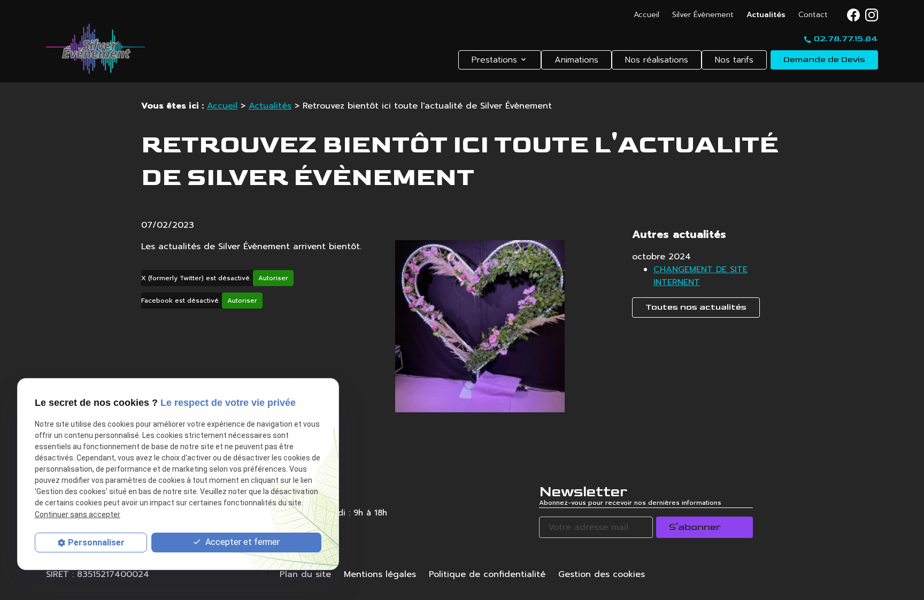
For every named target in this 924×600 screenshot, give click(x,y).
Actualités (766, 14)
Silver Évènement (703, 14)
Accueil (646, 14)
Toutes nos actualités (695, 307)
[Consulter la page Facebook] (853, 15)
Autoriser (273, 278)
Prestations (494, 59)
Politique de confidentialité (487, 574)
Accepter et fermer (241, 542)
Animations (576, 59)
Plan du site (305, 574)
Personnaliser (96, 542)
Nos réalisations (656, 59)
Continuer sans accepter (77, 514)
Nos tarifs (734, 59)
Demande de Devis (824, 60)
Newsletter (583, 492)
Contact (813, 14)
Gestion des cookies (601, 574)
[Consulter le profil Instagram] (871, 15)
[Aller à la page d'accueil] (95, 49)
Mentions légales (380, 574)
